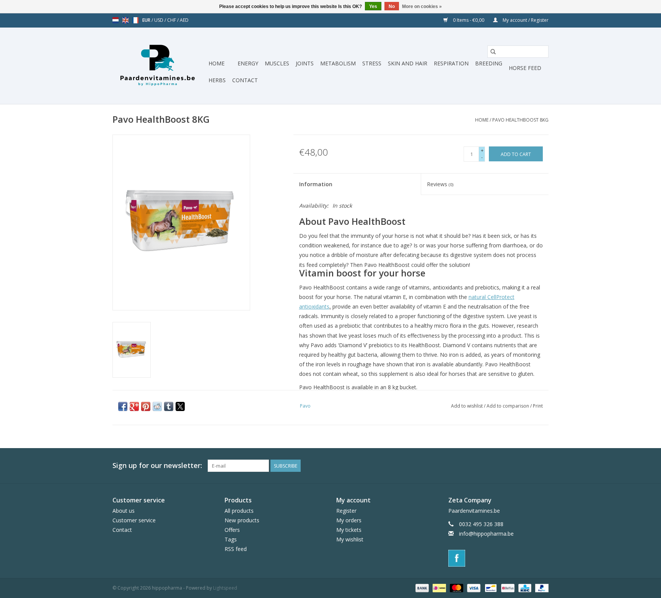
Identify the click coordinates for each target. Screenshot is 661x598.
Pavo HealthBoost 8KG (520, 120)
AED (184, 20)
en (125, 20)
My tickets (348, 529)
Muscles (277, 63)
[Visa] (473, 587)
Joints (305, 63)
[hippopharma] (159, 66)
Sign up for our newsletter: (157, 465)
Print (538, 406)
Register (346, 510)
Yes (373, 6)
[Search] (493, 52)
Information (315, 184)
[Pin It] (145, 406)
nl (115, 20)
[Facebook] (498, 558)
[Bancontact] (490, 587)
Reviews (440, 184)
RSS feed (236, 548)
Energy (248, 63)
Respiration (451, 63)
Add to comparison (508, 406)
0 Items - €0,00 (468, 20)
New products (242, 520)
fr (135, 20)
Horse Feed (525, 68)
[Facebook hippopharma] (542, 466)
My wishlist (349, 539)
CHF (172, 20)
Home (216, 63)
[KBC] (524, 587)
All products (239, 510)
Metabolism (338, 63)
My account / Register (525, 20)
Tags (231, 539)
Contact (245, 80)
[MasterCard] (455, 587)
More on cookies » (422, 6)
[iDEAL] (438, 587)
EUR (146, 20)
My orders (348, 520)
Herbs (217, 80)
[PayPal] (540, 587)
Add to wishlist (467, 406)
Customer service (134, 520)
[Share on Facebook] (122, 406)
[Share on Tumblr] (168, 406)
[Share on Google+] (134, 406)
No (392, 6)
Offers (232, 529)
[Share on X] (180, 406)
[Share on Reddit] (157, 406)
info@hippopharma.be (486, 533)
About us (123, 510)
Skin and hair (407, 63)
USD (159, 20)
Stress (371, 63)
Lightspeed (225, 588)
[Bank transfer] (421, 587)
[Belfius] (506, 587)
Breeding (488, 63)
